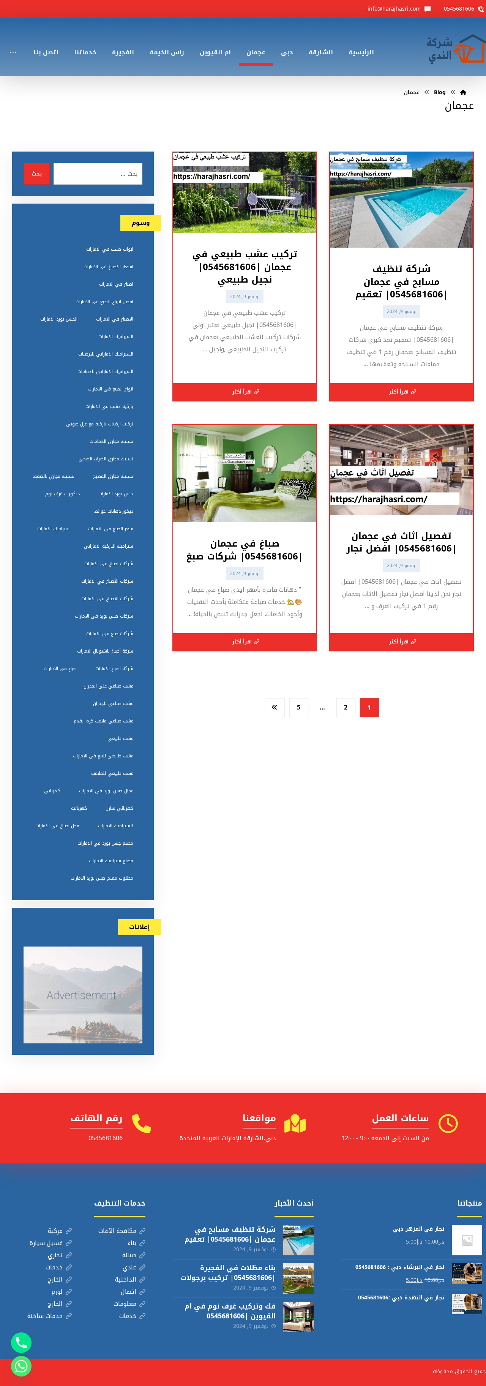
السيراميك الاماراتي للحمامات (105, 371)
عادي (129, 1267)
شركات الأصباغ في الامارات (107, 581)
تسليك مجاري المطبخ (113, 476)
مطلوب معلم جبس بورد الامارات (102, 878)
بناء (132, 1243)
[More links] (12, 42)
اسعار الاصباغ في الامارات (108, 266)
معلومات (125, 1304)
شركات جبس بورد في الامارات (104, 616)
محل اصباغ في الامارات (57, 826)
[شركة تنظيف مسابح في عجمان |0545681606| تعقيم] (298, 1240)
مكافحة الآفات (117, 1231)
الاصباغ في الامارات (114, 319)
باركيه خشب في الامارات (109, 406)
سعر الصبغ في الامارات (110, 529)
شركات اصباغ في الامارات (108, 563)
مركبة (55, 1231)
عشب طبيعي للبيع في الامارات (103, 756)
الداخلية (125, 1279)
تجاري (55, 1255)
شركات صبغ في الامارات (109, 633)
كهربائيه (79, 808)
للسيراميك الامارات (115, 826)
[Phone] (21, 1342)
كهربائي (52, 791)
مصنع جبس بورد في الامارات (105, 843)
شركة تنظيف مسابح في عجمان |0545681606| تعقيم (230, 1234)
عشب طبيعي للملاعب (112, 773)
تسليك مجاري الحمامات (111, 441)
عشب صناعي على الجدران (108, 686)
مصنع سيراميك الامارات (111, 861)
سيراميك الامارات (53, 529)
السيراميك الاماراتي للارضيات (105, 354)
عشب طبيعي (120, 738)
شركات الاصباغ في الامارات (107, 598)
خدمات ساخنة (45, 1316)
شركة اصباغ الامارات (114, 668)
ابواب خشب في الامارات (109, 249)
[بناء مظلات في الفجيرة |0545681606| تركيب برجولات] (298, 1278)
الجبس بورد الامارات (58, 319)
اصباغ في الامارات (116, 284)
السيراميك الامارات (115, 336)
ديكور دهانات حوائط (113, 511)
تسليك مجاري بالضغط (53, 476)
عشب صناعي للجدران (113, 703)
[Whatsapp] (21, 1366)
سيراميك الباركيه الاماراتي (108, 546)
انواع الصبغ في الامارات (110, 389)
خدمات (54, 1267)
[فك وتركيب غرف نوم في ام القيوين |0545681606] (298, 1317)
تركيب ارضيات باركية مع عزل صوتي (99, 424)
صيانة (129, 1255)
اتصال (128, 1291)
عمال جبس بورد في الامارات (106, 791)
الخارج (55, 1279)
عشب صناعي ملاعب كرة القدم (103, 721)
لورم (57, 1291)
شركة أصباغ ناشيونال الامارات (105, 651)
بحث (37, 174)
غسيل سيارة (46, 1243)
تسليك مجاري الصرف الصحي (106, 459)
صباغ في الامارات (60, 668)
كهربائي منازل (119, 808)
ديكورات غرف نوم (62, 494)
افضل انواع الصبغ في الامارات (104, 301)
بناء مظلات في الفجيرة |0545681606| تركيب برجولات (228, 1272)
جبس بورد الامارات (115, 494)
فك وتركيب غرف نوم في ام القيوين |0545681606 (230, 1311)
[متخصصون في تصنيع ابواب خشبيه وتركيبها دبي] (454, 47)
